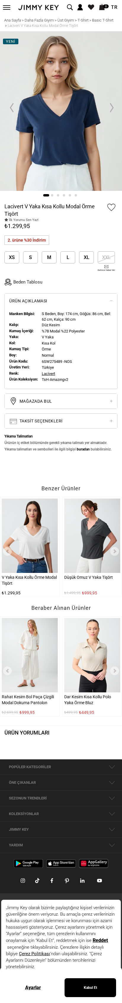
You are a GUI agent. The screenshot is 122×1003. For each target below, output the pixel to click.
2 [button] (52, 195)
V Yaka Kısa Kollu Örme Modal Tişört (29, 580)
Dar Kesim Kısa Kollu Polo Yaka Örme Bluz (87, 699)
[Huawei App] (93, 863)
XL (86, 257)
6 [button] (76, 195)
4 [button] (64, 195)
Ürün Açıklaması (28, 301)
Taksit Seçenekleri (40, 421)
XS (12, 257)
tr (114, 7)
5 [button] (70, 195)
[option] (61, 111)
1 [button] (46, 195)
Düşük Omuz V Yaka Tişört (88, 577)
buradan (83, 449)
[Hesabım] (80, 7)
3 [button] (58, 195)
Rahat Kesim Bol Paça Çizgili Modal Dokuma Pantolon (28, 699)
